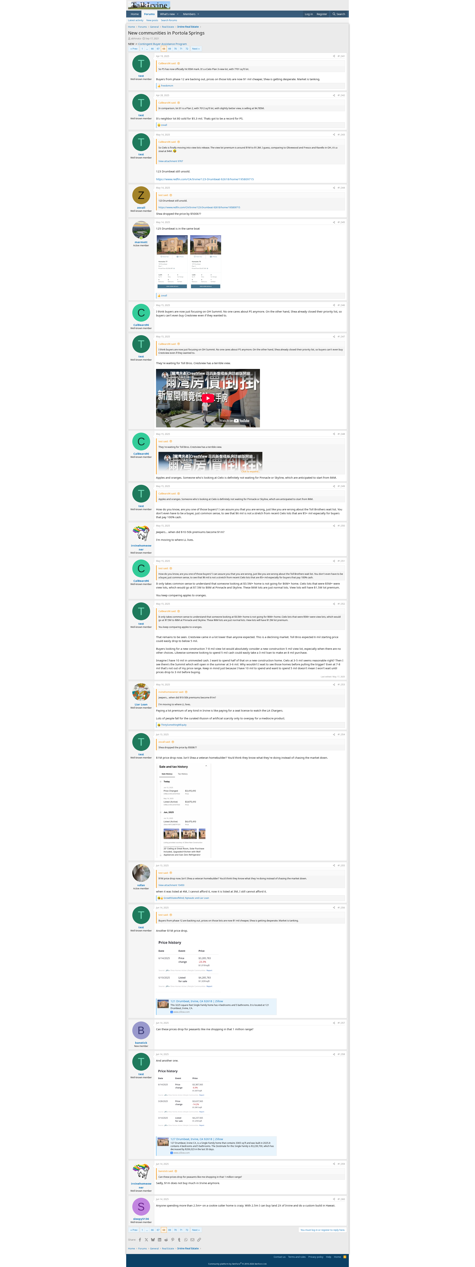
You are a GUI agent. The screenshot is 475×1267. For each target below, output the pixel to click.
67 (158, 48)
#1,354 (341, 734)
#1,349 (341, 486)
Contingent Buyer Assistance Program (162, 44)
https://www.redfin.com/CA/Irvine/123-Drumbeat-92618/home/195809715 (205, 179)
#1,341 (341, 56)
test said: (163, 195)
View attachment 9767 (170, 161)
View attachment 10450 (171, 885)
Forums (149, 14)
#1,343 (341, 134)
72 (187, 48)
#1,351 (341, 561)
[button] (177, 14)
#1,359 (341, 1163)
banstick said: (165, 1171)
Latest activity (135, 20)
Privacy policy (315, 1256)
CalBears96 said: (167, 63)
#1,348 (341, 434)
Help (328, 1256)
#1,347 (341, 336)
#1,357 (341, 1022)
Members (189, 14)
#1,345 (341, 222)
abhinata (136, 38)
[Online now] (141, 238)
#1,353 (341, 684)
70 (175, 48)
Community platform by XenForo (237, 1263)
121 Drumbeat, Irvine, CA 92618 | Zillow (197, 1001)
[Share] (334, 56)
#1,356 (341, 907)
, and (186, 898)
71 (181, 48)
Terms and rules (297, 1256)
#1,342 (341, 95)
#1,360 (341, 1199)
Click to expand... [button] (250, 471)
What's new (167, 14)
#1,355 (341, 865)
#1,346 (341, 305)
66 (152, 48)
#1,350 (341, 525)
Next (195, 48)
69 (169, 48)
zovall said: (164, 741)
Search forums (169, 20)
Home (135, 14)
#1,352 (341, 603)
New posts (152, 20)
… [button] (147, 48)
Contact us (280, 1256)
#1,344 (341, 187)
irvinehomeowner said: (171, 692)
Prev (134, 48)
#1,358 (341, 1054)
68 (164, 48)
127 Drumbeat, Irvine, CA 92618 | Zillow (197, 1139)
